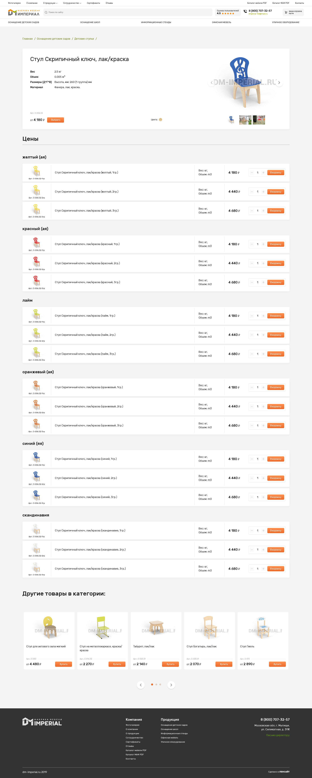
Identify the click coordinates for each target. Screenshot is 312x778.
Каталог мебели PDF (257, 3)
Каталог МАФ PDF (281, 3)
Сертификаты (93, 3)
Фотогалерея (14, 3)
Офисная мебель (221, 22)
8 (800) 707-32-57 (260, 10)
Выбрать (55, 120)
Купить (63, 664)
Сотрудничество (71, 3)
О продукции (49, 3)
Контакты (299, 3)
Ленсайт (284, 772)
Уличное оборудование (285, 22)
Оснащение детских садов (23, 22)
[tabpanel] (49, 641)
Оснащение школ (90, 22)
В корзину (275, 172)
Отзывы (109, 3)
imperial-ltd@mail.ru (258, 14)
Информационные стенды (156, 22)
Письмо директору (278, 735)
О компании (31, 3)
